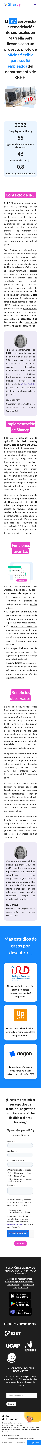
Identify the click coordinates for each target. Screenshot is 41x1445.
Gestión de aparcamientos (19, 1278)
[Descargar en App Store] (19, 1298)
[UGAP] (13, 1350)
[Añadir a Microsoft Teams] (20, 1314)
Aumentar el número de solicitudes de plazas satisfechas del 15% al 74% (20, 1070)
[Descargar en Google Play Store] (20, 1306)
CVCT (34, 770)
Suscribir (11, 1404)
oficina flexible (30, 308)
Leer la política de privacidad (10, 1435)
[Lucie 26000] (11, 1362)
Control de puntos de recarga (19, 1281)
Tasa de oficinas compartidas (20, 173)
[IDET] (13, 1338)
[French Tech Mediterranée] (29, 1350)
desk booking (29, 325)
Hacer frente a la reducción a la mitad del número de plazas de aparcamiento (20, 1032)
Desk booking (13, 1284)
